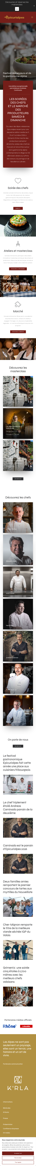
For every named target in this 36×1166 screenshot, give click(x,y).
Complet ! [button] (18, 208)
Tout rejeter (18, 1162)
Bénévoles (6, 1108)
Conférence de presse (11, 1129)
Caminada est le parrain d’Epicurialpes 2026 (18, 847)
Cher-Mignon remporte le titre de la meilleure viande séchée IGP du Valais (17, 930)
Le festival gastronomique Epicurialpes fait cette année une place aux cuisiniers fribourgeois (17, 763)
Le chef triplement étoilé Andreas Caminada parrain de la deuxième (17, 808)
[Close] (34, 6)
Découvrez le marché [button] (18, 331)
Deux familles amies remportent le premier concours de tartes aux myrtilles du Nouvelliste (17, 887)
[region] (18, 1151)
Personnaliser (18, 1158)
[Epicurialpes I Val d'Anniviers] (14, 17)
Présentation (7, 1124)
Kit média (6, 1133)
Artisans (6, 1112)
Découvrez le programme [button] (18, 268)
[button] (32, 17)
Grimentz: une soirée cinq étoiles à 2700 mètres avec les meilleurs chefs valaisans (16, 975)
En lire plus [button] (18, 746)
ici (17, 9)
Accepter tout (18, 1153)
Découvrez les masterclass (18, 369)
